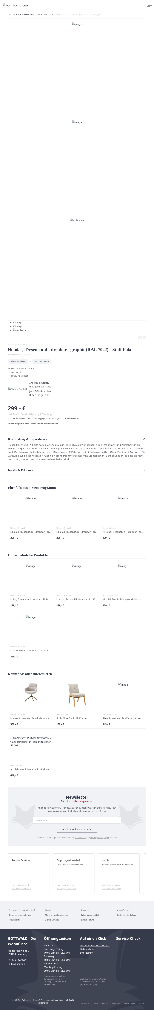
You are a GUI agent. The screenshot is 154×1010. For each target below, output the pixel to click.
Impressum (86, 952)
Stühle (52, 14)
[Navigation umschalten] (148, 5)
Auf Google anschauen (21, 888)
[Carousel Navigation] (77, 338)
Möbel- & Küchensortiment (22, 14)
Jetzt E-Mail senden (40, 391)
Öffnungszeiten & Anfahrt (94, 945)
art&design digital (56, 1000)
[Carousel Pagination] (17, 326)
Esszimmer (42, 14)
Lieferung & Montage (40, 414)
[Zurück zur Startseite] (16, 5)
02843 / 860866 (17, 960)
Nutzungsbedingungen (99, 837)
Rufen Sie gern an (39, 395)
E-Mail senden (17, 964)
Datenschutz (80, 837)
